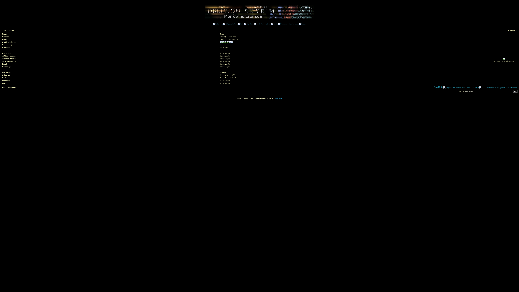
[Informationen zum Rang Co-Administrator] (226, 43)
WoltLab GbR (277, 98)
